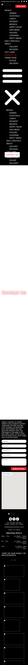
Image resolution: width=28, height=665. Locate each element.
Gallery (13, 47)
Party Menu (15, 38)
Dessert (13, 21)
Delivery (14, 63)
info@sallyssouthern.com (10, 1)
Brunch (13, 24)
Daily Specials (12, 41)
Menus (8, 10)
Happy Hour (15, 27)
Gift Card (10, 52)
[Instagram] (24, 1)
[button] (12, 87)
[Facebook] (21, 1)
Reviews (13, 49)
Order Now (10, 58)
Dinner (12, 13)
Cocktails (14, 16)
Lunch (12, 19)
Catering (14, 35)
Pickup (12, 60)
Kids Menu (14, 30)
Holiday (13, 33)
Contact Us (11, 55)
